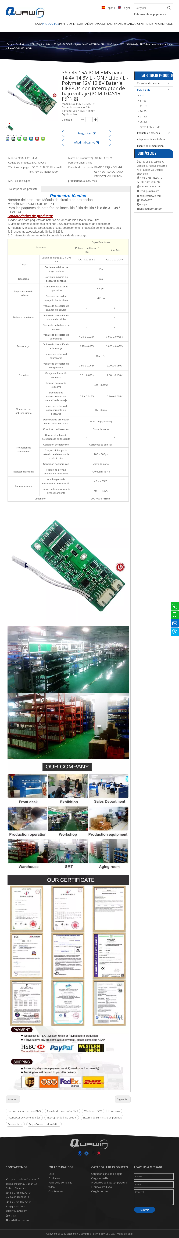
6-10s (143, 100)
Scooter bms (15, 1124)
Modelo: (12, 158)
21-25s (144, 116)
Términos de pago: (19, 167)
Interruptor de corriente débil (24, 1117)
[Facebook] (80, 1153)
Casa (51, 1173)
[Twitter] (93, 1153)
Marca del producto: (79, 158)
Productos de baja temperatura (109, 1182)
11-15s (144, 106)
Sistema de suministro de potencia (102, 1117)
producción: (74, 180)
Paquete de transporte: (81, 167)
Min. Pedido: (15, 180)
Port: (71, 162)
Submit (145, 1210)
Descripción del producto (23, 189)
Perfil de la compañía (60, 1182)
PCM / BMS (143, 89)
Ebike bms (114, 1111)
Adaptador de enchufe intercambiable (155, 139)
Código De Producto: (20, 162)
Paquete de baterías (148, 133)
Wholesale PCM (93, 1111)
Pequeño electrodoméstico (44, 1124)
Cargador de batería (148, 83)
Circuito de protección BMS (62, 1111)
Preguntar (84, 133)
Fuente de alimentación (150, 146)
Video (51, 1187)
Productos (54, 1178)
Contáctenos (55, 1191)
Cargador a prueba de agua (106, 1173)
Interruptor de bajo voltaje (62, 1117)
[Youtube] (99, 1153)
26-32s (144, 121)
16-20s (144, 111)
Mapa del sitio (125, 1233)
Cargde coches (99, 1191)
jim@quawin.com (149, 191)
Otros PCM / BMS (150, 127)
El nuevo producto (101, 1187)
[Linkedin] (86, 1153)
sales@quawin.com (151, 196)
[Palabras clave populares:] (169, 8)
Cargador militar (100, 1178)
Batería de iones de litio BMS (24, 1111)
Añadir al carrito (84, 142)
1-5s (142, 95)
